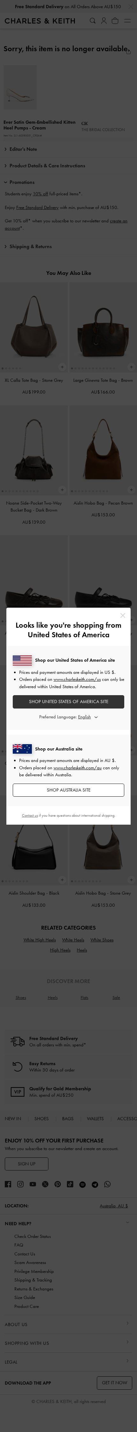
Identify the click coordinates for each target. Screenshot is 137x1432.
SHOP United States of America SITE (68, 701)
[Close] (122, 615)
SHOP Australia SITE (68, 790)
